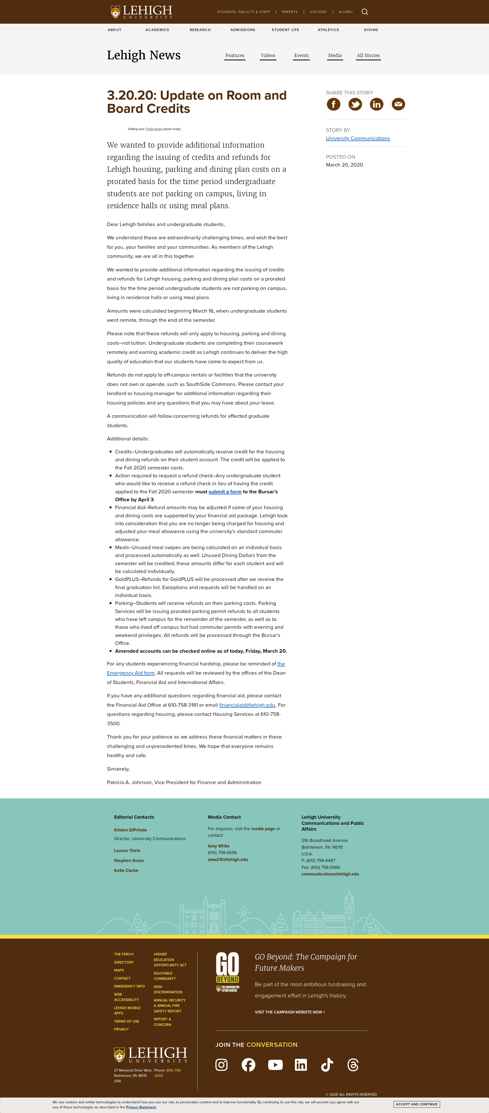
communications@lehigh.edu (330, 874)
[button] (365, 12)
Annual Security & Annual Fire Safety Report (170, 1006)
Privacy (121, 1029)
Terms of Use (126, 1021)
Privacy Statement (141, 1107)
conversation (272, 1044)
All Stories (368, 55)
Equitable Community (165, 976)
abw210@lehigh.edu (228, 859)
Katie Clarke (126, 870)
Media (335, 55)
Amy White (219, 846)
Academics (157, 30)
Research (200, 30)
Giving (371, 30)
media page (263, 828)
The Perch (123, 954)
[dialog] (244, 1105)
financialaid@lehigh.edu (247, 705)
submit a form (225, 491)
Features (234, 55)
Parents (290, 11)
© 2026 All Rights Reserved (351, 1094)
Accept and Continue (417, 1104)
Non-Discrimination (168, 989)
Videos (268, 55)
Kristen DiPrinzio (130, 830)
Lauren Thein (127, 850)
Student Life (285, 30)
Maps (119, 970)
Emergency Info (129, 986)
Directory (124, 962)
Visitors (318, 11)
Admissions (242, 30)
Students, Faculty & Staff (243, 11)
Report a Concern (162, 1022)
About (114, 30)
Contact (122, 978)
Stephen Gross (129, 860)
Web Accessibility (126, 997)
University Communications (358, 138)
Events (301, 55)
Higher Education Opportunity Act (170, 960)
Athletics (328, 30)
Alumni (346, 11)
